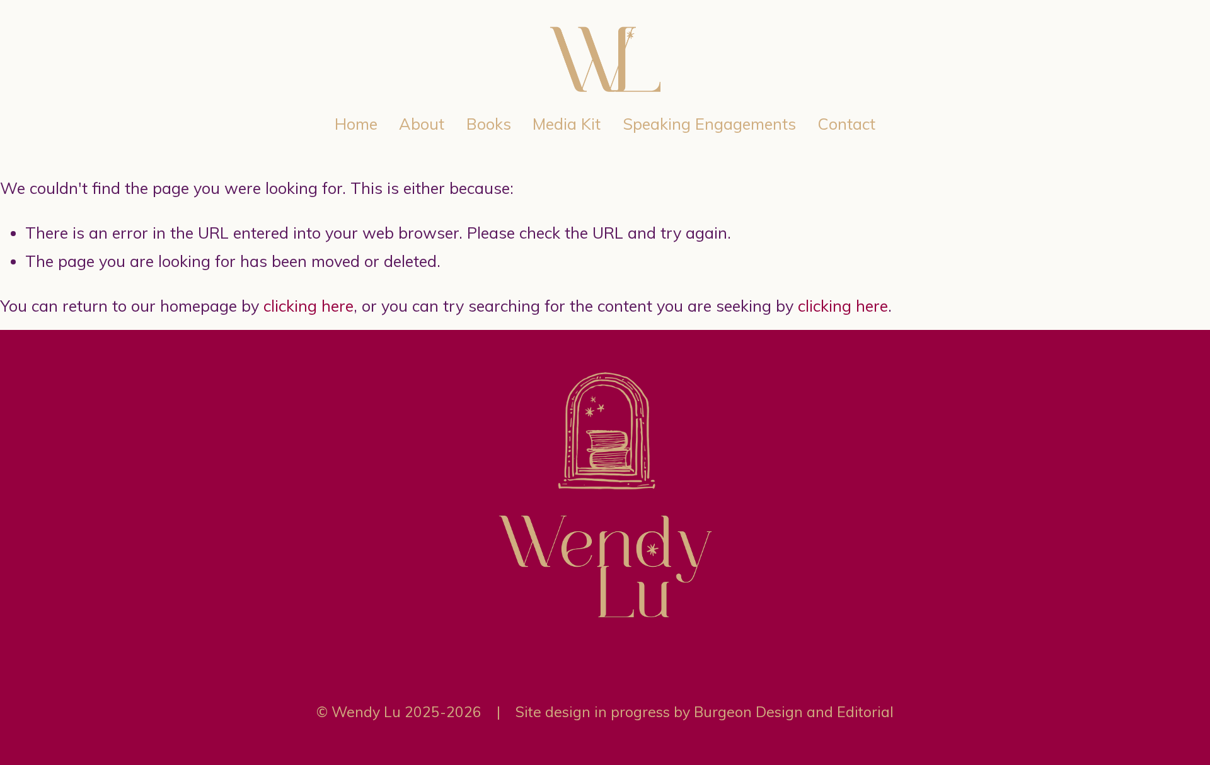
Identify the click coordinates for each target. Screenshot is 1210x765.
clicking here (308, 305)
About (421, 123)
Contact (846, 123)
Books (488, 123)
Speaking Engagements (709, 123)
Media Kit (567, 123)
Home (356, 123)
